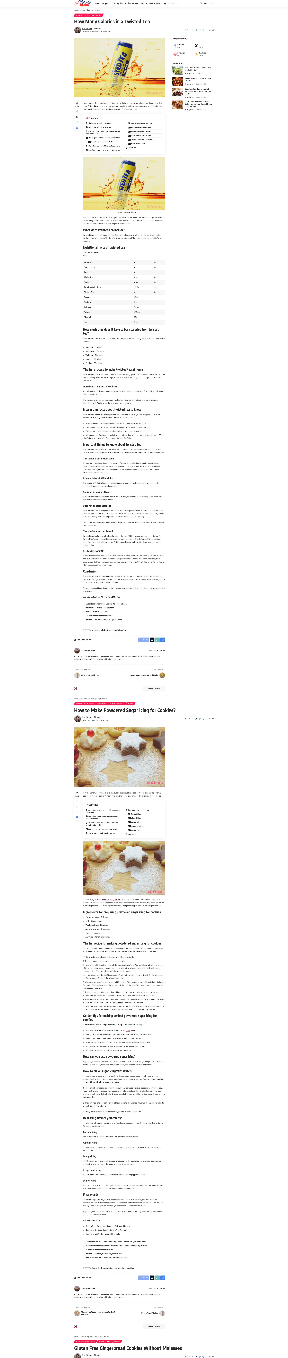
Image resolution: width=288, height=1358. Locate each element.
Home (76, 10)
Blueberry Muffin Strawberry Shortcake (103, 1234)
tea (152, 391)
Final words (132, 834)
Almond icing (136, 818)
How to (109, 630)
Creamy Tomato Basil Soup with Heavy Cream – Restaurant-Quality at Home (116, 1242)
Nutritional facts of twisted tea (99, 127)
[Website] (155, 650)
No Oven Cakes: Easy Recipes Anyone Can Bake (104, 1254)
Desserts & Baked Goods (98, 704)
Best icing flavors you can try (138, 810)
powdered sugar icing (111, 899)
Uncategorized (189, 73)
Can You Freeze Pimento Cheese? (99, 616)
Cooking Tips (81, 15)
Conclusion (132, 148)
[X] (203, 46)
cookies (110, 968)
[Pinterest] (164, 650)
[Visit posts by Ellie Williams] (77, 30)
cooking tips (108, 1268)
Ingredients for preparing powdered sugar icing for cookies (104, 811)
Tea (114, 630)
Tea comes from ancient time (141, 123)
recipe (122, 1268)
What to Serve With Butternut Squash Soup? (104, 620)
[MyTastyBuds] (82, 3)
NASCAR (134, 556)
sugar (128, 1030)
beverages (96, 630)
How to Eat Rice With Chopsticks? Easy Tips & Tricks (106, 1257)
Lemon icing (135, 830)
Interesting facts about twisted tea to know (104, 146)
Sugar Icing (130, 1268)
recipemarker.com (130, 212)
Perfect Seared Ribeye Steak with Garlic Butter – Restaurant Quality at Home (116, 1246)
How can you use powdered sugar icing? (102, 829)
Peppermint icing (137, 826)
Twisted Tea (121, 630)
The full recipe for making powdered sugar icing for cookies (102, 817)
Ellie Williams (87, 28)
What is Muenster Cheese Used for (100, 608)
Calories (103, 630)
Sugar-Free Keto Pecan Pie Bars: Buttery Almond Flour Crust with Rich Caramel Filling (198, 104)
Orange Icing (135, 822)
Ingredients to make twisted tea (103, 142)
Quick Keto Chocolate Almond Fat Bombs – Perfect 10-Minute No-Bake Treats (198, 91)
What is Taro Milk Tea (110, 597)
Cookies (100, 1268)
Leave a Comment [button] (155, 688)
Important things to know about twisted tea (104, 150)
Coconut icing (136, 814)
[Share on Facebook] (192, 30)
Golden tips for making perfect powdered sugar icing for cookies (102, 824)
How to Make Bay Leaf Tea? (97, 612)
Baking (94, 1268)
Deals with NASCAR (138, 144)
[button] (177, 3)
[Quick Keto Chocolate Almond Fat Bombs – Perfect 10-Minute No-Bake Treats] (177, 92)
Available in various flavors (141, 131)
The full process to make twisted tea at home (104, 138)
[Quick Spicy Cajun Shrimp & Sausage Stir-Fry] (177, 81)
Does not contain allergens (141, 135)
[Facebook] (158, 650)
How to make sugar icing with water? (101, 833)
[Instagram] (161, 650)
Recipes (130, 704)
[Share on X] (196, 30)
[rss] (203, 54)
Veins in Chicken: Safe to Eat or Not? (100, 1250)
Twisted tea (93, 106)
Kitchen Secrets (95, 15)
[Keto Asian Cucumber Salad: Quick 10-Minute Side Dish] (177, 70)
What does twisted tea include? (99, 123)
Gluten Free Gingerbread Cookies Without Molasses (106, 604)
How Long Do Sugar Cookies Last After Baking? (106, 1230)
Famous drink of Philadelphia (141, 127)
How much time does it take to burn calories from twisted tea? (103, 132)
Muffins (86, 1065)
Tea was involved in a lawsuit (141, 140)
